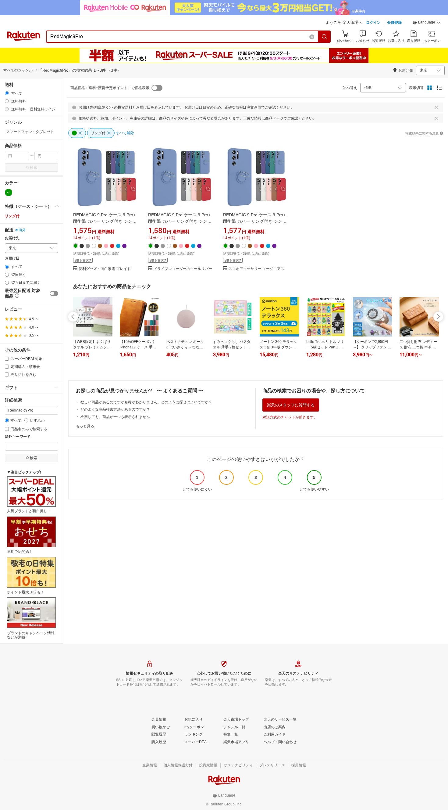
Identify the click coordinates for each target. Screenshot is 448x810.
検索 (33, 167)
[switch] (54, 293)
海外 (22, 230)
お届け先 (12, 238)
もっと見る (85, 426)
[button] (427, 23)
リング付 (12, 216)
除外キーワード (17, 437)
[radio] (7, 93)
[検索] (324, 37)
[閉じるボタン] (436, 107)
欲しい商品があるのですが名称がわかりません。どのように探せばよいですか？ (146, 402)
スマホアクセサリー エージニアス (256, 269)
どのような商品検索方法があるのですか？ (115, 409)
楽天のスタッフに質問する (291, 405)
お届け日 (12, 259)
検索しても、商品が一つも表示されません (115, 417)
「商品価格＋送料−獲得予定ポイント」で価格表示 (108, 88)
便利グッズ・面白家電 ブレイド (105, 269)
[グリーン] (8, 192)
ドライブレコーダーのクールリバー (183, 269)
